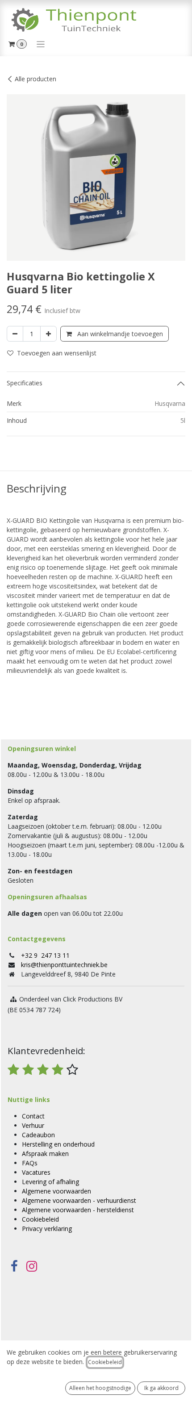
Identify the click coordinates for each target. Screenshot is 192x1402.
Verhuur (33, 1125)
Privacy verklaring (47, 1228)
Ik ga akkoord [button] (161, 1388)
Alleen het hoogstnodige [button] (100, 1388)
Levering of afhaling (50, 1181)
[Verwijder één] (15, 334)
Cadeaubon (38, 1135)
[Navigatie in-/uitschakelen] (41, 44)
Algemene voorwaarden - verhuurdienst (79, 1200)
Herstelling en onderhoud (58, 1144)
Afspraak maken (45, 1153)
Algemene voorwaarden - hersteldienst (78, 1210)
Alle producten (35, 79)
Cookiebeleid (40, 1219)
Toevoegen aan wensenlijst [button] (56, 353)
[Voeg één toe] (48, 334)
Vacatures (36, 1172)
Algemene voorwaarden (56, 1191)
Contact (33, 1116)
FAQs (30, 1163)
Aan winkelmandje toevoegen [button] (119, 334)
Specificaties (24, 383)
